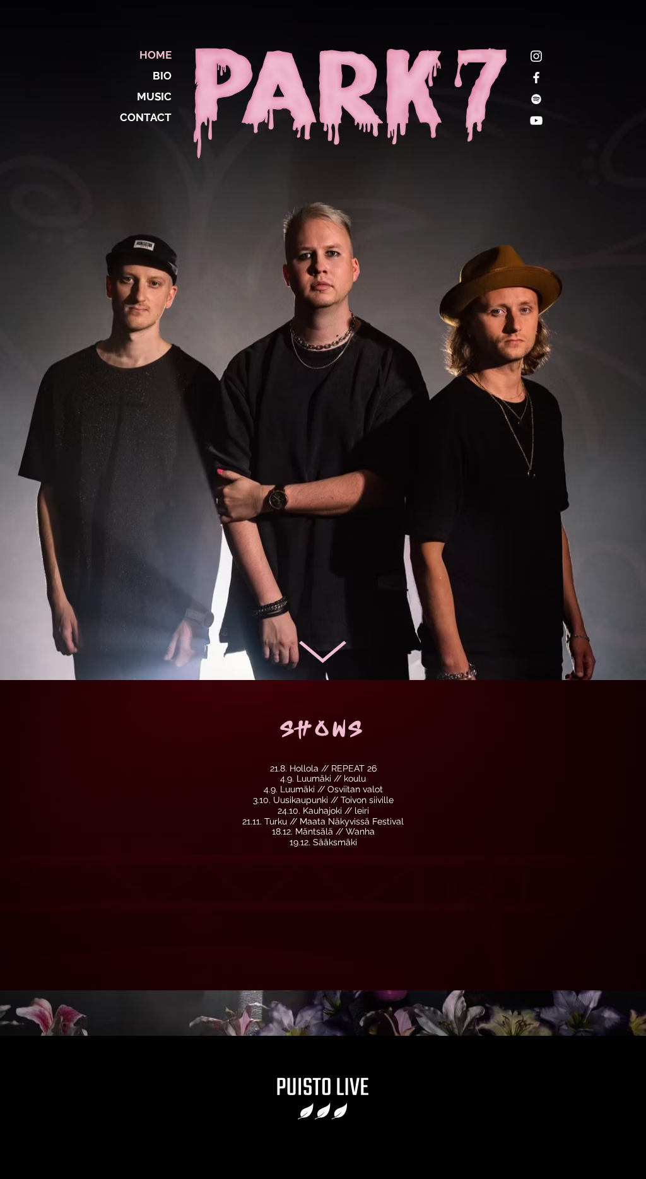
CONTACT (146, 117)
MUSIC (154, 96)
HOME (155, 55)
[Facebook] (536, 77)
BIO (162, 75)
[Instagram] (536, 56)
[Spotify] (536, 99)
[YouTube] (536, 120)
